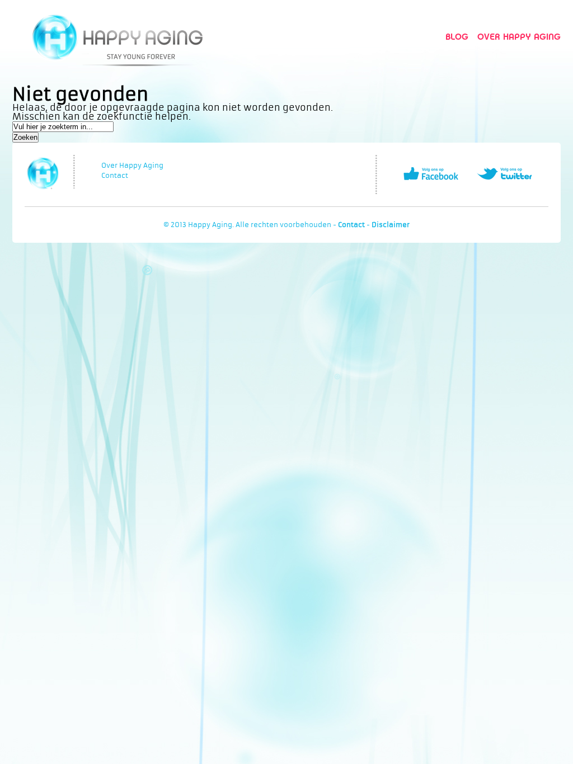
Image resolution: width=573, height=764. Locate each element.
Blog (456, 36)
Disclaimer (391, 224)
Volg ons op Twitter (504, 173)
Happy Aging (117, 36)
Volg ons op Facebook (430, 173)
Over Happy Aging (519, 36)
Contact (114, 175)
